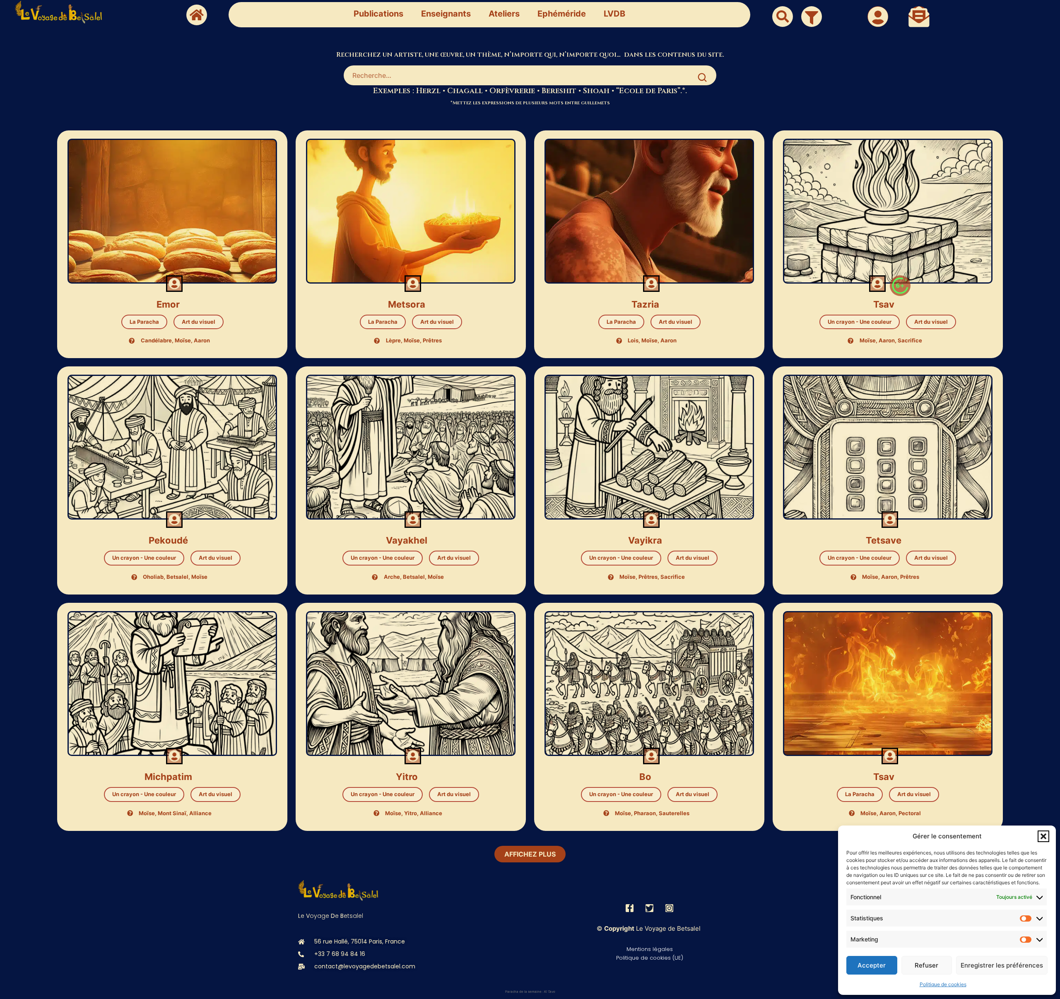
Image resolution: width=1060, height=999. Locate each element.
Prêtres (432, 340)
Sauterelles (674, 813)
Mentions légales (649, 949)
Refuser (926, 965)
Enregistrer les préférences (1002, 965)
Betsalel (177, 576)
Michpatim (168, 776)
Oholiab (153, 576)
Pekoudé (168, 540)
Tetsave (883, 540)
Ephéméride (561, 14)
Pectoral (910, 813)
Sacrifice (910, 340)
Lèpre (393, 340)
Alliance (200, 813)
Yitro (407, 776)
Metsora (406, 304)
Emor (168, 304)
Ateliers (504, 14)
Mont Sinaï (172, 813)
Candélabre (156, 340)
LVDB (614, 14)
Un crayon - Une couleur (859, 321)
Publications (378, 14)
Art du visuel (198, 321)
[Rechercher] (702, 77)
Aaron (202, 340)
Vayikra (645, 540)
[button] (1043, 836)
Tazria (645, 304)
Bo (645, 776)
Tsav (883, 304)
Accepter (872, 965)
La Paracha (144, 321)
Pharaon (645, 813)
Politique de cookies (943, 984)
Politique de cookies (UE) (649, 958)
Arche (392, 576)
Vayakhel (406, 540)
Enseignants (446, 14)
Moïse (183, 340)
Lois (633, 340)
